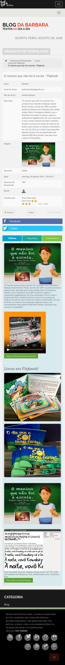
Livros (37, 61)
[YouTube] (36, 646)
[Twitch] (54, 646)
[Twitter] (32, 228)
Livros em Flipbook (16, 63)
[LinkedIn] (36, 637)
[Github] (45, 637)
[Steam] (45, 646)
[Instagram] (27, 646)
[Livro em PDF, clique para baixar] (32, 264)
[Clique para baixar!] (32, 550)
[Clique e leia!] (32, 397)
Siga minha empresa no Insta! (21, 356)
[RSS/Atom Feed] (10, 637)
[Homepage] (6, 61)
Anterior (10, 212)
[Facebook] (32, 221)
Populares (32, 238)
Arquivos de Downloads (20, 61)
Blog (6, 604)
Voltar (31, 212)
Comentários (52, 238)
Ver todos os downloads (18, 580)
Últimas (12, 238)
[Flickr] (54, 637)
